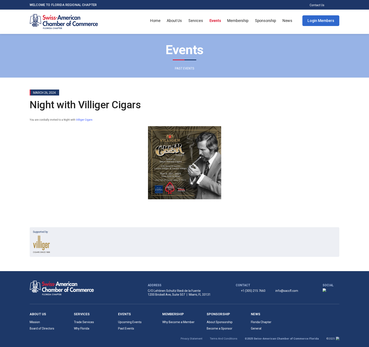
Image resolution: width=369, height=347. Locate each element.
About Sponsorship (220, 322)
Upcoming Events (130, 322)
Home (155, 20)
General (256, 328)
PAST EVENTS (184, 68)
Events (215, 20)
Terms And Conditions (223, 338)
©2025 (330, 338)
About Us (174, 20)
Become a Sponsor (219, 328)
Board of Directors (42, 328)
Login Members (321, 20)
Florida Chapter (261, 322)
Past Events (126, 328)
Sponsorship (265, 20)
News (287, 20)
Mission (35, 322)
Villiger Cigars (84, 119)
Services (195, 20)
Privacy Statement (191, 338)
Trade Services (84, 322)
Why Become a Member (178, 322)
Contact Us (317, 5)
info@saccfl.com (286, 290)
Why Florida (81, 328)
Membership (237, 20)
